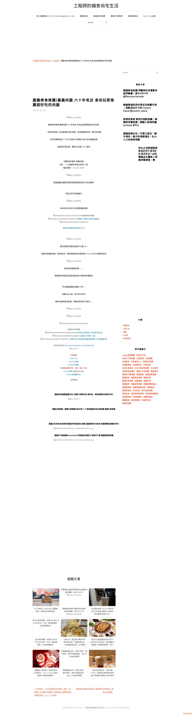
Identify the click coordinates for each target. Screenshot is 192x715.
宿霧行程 (147, 381)
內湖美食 (125, 361)
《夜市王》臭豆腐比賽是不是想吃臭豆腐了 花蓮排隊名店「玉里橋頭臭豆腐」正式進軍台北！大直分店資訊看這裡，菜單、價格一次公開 (74, 644)
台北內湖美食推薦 (142, 368)
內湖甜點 (149, 358)
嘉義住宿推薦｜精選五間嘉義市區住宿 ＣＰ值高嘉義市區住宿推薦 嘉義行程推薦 (83, 409)
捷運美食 (150, 387)
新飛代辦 (125, 393)
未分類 (125, 335)
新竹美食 (136, 390)
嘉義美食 (125, 377)
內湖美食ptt (136, 361)
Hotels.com (74, 358)
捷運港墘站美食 (139, 387)
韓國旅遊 (125, 400)
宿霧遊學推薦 (136, 384)
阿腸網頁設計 (187, 713)
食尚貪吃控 (127, 338)
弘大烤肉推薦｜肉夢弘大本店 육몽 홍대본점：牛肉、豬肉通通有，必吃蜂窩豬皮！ (46, 642)
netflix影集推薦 (128, 355)
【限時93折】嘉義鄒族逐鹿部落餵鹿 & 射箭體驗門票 (88, 339)
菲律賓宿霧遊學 (151, 393)
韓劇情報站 (148, 397)
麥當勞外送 (146, 400)
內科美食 (147, 365)
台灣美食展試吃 (128, 371)
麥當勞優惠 (135, 400)
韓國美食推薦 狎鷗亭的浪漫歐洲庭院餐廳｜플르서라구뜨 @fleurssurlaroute (74, 611)
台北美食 (154, 368)
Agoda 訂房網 (73, 361)
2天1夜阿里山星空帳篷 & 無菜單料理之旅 (88, 332)
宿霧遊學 (125, 384)
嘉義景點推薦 (150, 374)
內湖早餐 (140, 358)
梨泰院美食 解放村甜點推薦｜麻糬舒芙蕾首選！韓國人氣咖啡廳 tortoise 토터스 (140, 122)
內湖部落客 (126, 365)
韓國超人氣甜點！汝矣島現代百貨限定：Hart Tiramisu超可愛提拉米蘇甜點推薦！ (46, 673)
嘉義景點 (140, 374)
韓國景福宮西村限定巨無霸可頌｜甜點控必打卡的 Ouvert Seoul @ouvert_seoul (140, 107)
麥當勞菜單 (126, 403)
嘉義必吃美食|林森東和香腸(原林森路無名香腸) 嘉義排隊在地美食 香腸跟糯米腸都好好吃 (84, 424)
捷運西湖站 (126, 390)
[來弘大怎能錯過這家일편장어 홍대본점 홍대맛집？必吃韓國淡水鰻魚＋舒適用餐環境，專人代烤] (129, 230)
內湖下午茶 (141, 355)
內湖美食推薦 (147, 361)
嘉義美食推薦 (136, 377)
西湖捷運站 (137, 397)
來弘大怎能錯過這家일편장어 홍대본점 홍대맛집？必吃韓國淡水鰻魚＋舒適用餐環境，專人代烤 (147, 155)
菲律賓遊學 (126, 397)
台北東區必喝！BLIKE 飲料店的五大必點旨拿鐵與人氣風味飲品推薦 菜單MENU (102, 611)
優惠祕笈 (126, 325)
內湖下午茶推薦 (128, 358)
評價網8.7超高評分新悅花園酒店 (88, 219)
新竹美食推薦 (147, 390)
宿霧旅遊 (138, 381)
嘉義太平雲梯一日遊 (88, 336)
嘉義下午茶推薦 (142, 371)
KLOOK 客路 (67, 371)
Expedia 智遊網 (73, 365)
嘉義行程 (147, 377)
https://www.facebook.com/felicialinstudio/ (79, 345)
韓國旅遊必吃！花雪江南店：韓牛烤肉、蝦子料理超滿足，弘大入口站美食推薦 (74, 673)
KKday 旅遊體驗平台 (73, 374)
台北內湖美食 (127, 368)
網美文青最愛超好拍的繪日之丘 (74, 228)
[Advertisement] (96, 41)
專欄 (124, 332)
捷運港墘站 (126, 387)
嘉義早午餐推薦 (128, 374)
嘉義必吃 (154, 371)
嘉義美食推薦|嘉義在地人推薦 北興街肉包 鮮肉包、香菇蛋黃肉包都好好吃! (83, 394)
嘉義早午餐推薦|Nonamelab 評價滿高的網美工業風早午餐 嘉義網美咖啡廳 (83, 435)
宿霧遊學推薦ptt (150, 384)
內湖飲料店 (137, 365)
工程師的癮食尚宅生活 (96, 5)
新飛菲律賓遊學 (137, 393)
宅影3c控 (126, 328)
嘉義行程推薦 (127, 381)
